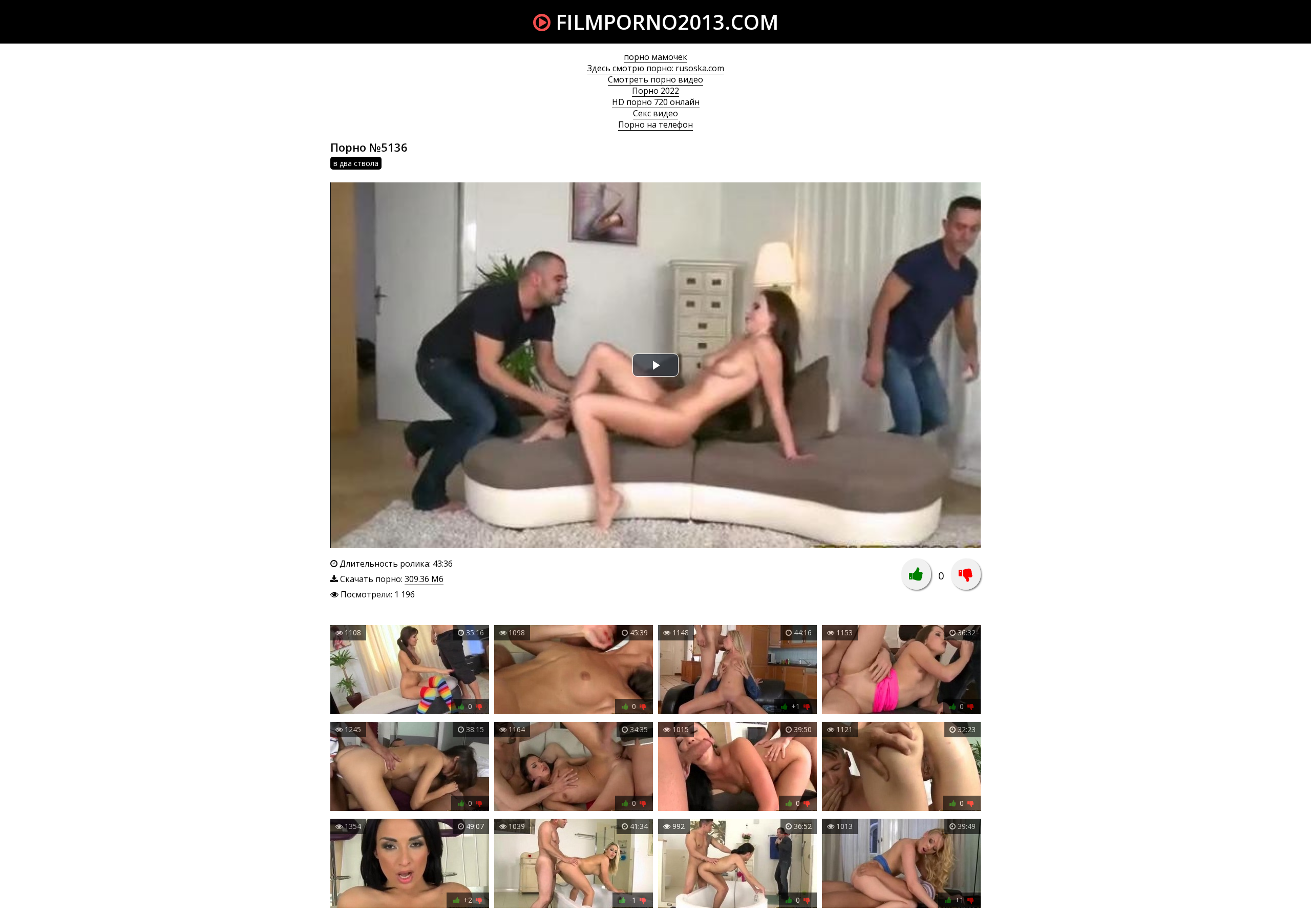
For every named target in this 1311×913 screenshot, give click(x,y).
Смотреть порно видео (655, 79)
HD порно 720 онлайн (656, 102)
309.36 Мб (424, 579)
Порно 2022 (655, 90)
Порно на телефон (655, 124)
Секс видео (655, 113)
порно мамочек (655, 57)
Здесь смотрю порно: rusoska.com (655, 68)
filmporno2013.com (664, 22)
